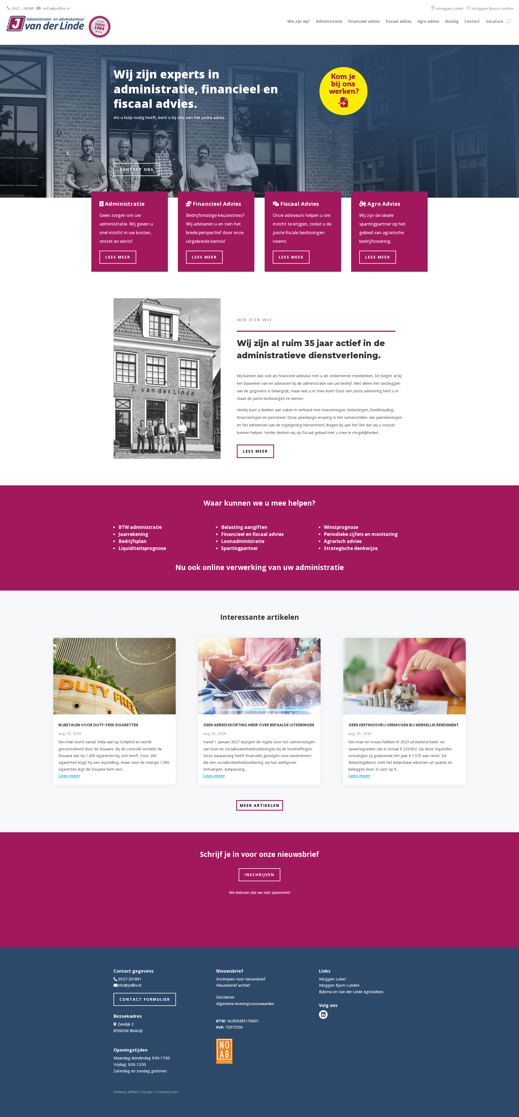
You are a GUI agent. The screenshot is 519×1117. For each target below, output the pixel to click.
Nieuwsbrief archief (233, 985)
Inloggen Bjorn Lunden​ (493, 8)
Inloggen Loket (450, 8)
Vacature (494, 21)
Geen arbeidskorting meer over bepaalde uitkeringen (258, 725)
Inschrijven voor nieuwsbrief (240, 979)
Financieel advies (364, 21)
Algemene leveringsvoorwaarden (245, 1003)
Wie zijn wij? (298, 21)
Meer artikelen (260, 805)
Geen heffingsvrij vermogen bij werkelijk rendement (403, 725)
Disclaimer (225, 997)
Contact (472, 21)
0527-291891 (129, 979)
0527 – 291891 (23, 8)
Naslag (451, 21)
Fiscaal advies (398, 21)
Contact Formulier (144, 999)
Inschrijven (259, 874)
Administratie (329, 21)
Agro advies (428, 21)
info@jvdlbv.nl (56, 8)
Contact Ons (136, 169)
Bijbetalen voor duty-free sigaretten (98, 725)
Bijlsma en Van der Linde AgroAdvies (351, 991)
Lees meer (117, 257)
